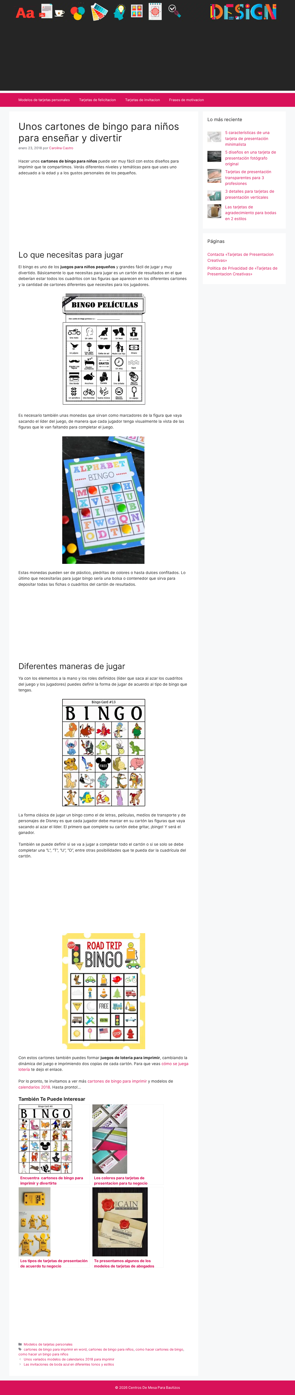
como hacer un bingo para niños (43, 1354)
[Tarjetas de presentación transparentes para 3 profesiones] (214, 177)
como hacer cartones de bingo (159, 1349)
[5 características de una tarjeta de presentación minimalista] (214, 138)
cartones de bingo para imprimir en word (55, 1349)
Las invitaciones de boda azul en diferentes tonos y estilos (69, 1364)
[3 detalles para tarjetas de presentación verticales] (214, 196)
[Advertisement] (147, 58)
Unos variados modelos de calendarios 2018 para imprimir (69, 1359)
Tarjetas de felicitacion (97, 100)
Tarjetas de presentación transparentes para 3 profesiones (248, 177)
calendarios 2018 (34, 1087)
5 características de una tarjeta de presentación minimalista (247, 138)
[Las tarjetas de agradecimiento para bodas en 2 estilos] (214, 212)
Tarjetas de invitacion (142, 100)
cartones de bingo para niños (111, 1349)
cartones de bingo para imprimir (117, 1081)
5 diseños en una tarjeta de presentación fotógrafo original (250, 158)
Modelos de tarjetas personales (44, 100)
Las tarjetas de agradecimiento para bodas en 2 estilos (250, 213)
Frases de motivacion (186, 100)
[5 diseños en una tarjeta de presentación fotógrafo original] (214, 157)
